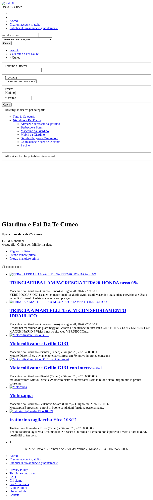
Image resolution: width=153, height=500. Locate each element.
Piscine (25, 145)
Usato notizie (18, 491)
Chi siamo (16, 480)
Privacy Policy (19, 469)
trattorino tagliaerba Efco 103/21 (43, 419)
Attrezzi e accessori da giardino (40, 123)
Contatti (15, 495)
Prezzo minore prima (23, 255)
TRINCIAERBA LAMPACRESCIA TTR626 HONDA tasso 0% (74, 282)
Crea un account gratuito (25, 24)
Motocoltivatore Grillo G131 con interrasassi (56, 367)
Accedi (14, 21)
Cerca (6, 43)
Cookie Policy (18, 487)
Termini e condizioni (22, 473)
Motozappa (21, 395)
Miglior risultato (42, 244)
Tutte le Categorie (24, 116)
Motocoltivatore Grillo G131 (39, 343)
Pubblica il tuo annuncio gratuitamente (34, 28)
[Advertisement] (76, 188)
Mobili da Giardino (33, 134)
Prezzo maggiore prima (24, 258)
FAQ (13, 477)
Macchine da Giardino (35, 131)
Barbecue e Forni (31, 127)
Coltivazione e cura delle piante (40, 141)
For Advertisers (19, 484)
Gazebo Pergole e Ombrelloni (39, 138)
